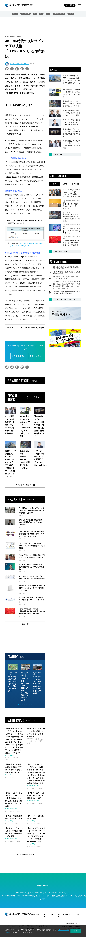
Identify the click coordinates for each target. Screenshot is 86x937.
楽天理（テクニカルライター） (19, 64)
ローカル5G (25, 14)
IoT (48, 14)
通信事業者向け (59, 14)
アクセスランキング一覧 (60, 251)
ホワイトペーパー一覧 (25, 854)
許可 (75, 931)
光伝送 (71, 14)
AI (35, 14)
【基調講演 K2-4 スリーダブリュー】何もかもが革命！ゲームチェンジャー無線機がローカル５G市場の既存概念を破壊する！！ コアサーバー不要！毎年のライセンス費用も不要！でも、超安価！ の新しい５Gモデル (66, 285)
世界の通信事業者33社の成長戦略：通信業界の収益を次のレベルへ (66, 267)
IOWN (15, 14)
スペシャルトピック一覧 (25, 485)
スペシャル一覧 (57, 154)
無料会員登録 (70, 5)
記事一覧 (25, 624)
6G (41, 14)
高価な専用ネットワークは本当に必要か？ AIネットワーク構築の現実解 (66, 277)
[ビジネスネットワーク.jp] (19, 5)
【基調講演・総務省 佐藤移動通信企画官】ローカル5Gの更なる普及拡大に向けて (66, 292)
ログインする (36, 356)
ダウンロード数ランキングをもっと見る (64, 299)
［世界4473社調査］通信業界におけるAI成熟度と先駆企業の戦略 (66, 272)
